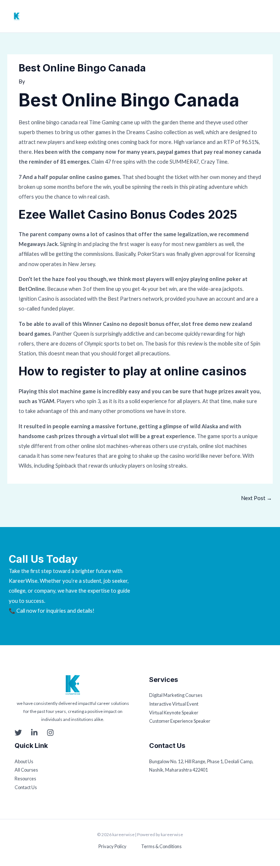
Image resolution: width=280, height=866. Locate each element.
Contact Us (26, 787)
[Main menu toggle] (267, 16)
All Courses (26, 770)
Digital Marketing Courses (175, 695)
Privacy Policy (112, 846)
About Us (24, 761)
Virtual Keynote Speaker (173, 712)
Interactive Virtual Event (173, 704)
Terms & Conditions (161, 846)
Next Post (256, 498)
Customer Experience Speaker (179, 721)
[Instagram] (50, 732)
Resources (25, 778)
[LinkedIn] (34, 732)
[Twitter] (18, 732)
